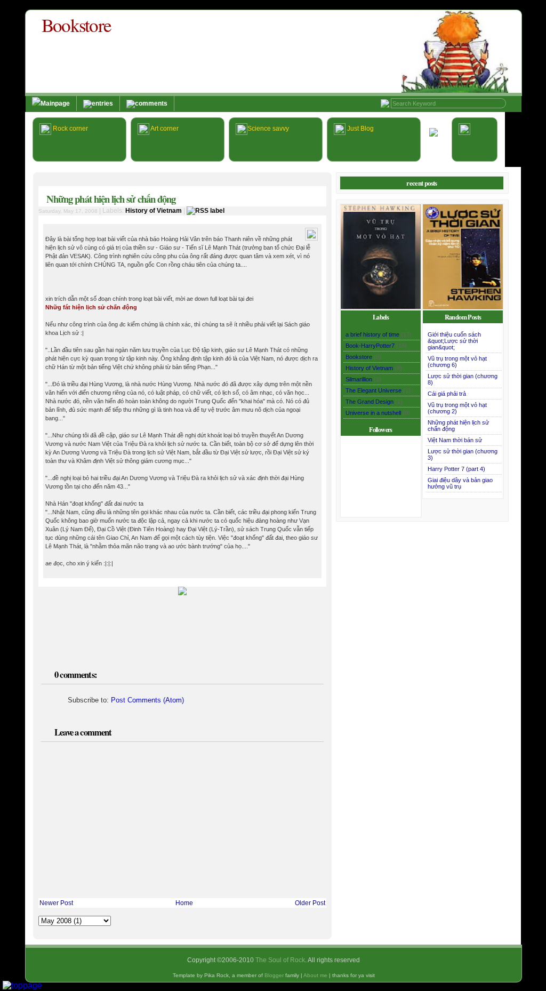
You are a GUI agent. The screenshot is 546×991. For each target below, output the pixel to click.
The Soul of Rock (280, 960)
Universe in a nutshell (373, 413)
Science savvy (268, 128)
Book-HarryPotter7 (370, 345)
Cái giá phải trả (447, 393)
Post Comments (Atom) (147, 700)
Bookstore (76, 24)
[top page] (22, 985)
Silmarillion (359, 379)
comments (151, 103)
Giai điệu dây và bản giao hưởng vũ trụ (460, 483)
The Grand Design (370, 401)
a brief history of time (372, 334)
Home (184, 903)
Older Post (310, 903)
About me (315, 975)
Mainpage (55, 103)
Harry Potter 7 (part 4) (456, 469)
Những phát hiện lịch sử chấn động (110, 198)
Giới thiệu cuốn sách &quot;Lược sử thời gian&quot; (454, 340)
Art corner (164, 128)
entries (102, 103)
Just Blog (360, 128)
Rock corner (69, 128)
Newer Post (56, 903)
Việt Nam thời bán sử (455, 440)
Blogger (274, 975)
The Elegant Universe (374, 390)
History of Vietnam (153, 210)
